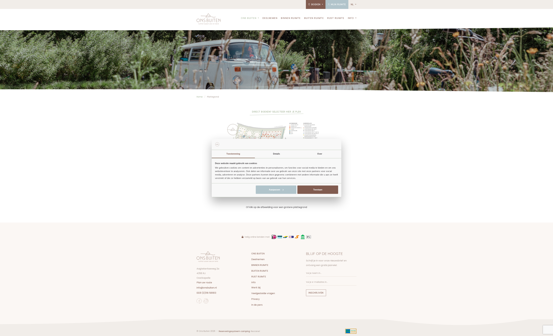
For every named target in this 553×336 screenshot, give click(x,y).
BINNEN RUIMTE (291, 18)
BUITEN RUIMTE (314, 18)
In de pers (257, 304)
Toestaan (317, 189)
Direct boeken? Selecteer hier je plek (276, 112)
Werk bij (255, 287)
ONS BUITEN (248, 18)
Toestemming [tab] (233, 154)
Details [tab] (276, 154)
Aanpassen (274, 189)
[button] (258, 18)
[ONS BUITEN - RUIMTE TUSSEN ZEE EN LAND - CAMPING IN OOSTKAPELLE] (208, 19)
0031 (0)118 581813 (206, 293)
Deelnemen (270, 18)
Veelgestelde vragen (263, 293)
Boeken (315, 4)
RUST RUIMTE (335, 18)
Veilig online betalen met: (257, 236)
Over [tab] (319, 154)
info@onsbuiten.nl (207, 287)
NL (353, 4)
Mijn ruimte (338, 4)
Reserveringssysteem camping (234, 331)
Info (351, 18)
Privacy (255, 299)
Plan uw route (204, 282)
